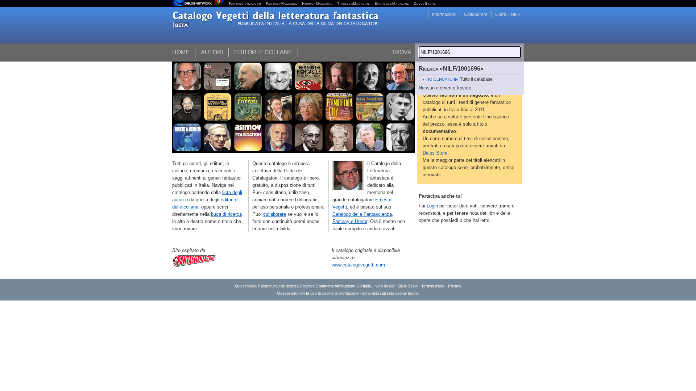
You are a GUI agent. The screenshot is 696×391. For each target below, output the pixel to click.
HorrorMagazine (317, 3)
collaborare (274, 214)
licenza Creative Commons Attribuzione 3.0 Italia (328, 286)
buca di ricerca (226, 214)
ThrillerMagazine (353, 3)
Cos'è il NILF (507, 14)
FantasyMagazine (282, 3)
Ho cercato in (442, 79)
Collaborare (476, 14)
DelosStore (425, 3)
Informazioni (444, 14)
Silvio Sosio (408, 286)
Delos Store (435, 153)
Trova (401, 52)
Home (181, 52)
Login (432, 206)
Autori (212, 52)
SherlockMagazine (391, 3)
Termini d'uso (432, 286)
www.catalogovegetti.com (358, 265)
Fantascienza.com (245, 3)
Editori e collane (263, 52)
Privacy (454, 286)
